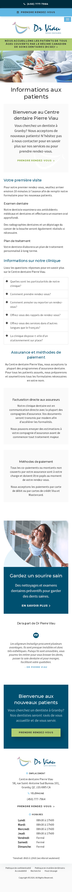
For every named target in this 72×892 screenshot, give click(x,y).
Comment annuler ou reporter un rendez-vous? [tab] (36, 304)
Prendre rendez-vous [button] (37, 12)
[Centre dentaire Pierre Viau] (36, 766)
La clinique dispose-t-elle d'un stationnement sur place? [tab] (29, 338)
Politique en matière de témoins (50, 868)
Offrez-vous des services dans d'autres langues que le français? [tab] (33, 325)
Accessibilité (21, 870)
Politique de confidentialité (18, 868)
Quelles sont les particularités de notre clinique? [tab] (35, 284)
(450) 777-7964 (36, 799)
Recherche (36, 870)
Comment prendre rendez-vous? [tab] (30, 294)
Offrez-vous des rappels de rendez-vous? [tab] (35, 315)
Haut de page (51, 870)
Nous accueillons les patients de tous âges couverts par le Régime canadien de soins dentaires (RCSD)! (36, 43)
